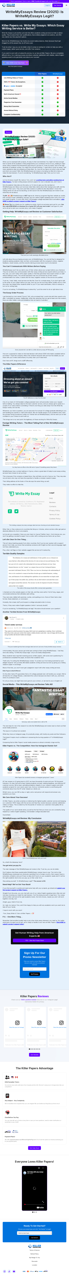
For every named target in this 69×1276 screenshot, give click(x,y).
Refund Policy (34, 1254)
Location (34, 1265)
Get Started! (34, 1055)
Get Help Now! (34, 1148)
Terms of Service (35, 1250)
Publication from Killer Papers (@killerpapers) (17, 1045)
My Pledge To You (34, 1257)
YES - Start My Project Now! (34, 940)
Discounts (34, 1261)
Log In (48, 5)
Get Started (57, 5)
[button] (66, 5)
